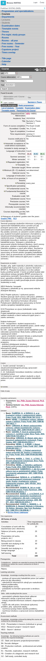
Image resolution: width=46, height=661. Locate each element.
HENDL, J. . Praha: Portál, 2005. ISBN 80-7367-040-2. (25, 422)
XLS (15, 219)
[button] (3, 3)
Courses (6, 14)
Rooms (5, 38)
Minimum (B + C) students (14, 170)
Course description (9, 105)
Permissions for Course (26, 111)
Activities (5, 387)
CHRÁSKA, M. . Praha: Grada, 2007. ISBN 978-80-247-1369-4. (24, 428)
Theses (5, 32)
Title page (6, 58)
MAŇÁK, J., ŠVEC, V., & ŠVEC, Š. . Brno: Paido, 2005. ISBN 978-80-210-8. (25, 461)
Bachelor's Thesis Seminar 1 (35, 103)
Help (4, 64)
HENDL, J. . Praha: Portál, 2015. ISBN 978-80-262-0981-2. (24, 453)
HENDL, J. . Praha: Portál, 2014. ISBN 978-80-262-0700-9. (24, 466)
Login (35, 2)
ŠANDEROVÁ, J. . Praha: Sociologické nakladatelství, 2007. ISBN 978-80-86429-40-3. (25, 472)
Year (2, 85)
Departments (8, 17)
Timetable (19, 108)
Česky (42, 2)
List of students (8, 108)
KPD (28, 114)
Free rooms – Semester (13, 43)
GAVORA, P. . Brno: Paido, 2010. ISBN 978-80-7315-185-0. (25, 434)
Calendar (6, 61)
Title (2, 81)
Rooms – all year (10, 40)
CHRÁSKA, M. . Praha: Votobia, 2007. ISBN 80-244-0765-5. (24, 440)
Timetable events (10, 29)
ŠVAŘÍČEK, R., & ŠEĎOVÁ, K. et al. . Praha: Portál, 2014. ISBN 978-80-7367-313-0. (24, 415)
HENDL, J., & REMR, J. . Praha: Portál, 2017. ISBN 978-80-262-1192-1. (24, 446)
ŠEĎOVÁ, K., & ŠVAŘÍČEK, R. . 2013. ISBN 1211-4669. (25, 481)
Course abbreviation (8, 77)
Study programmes (26, 105)
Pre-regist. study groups (13, 35)
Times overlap (8, 52)
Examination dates (11, 26)
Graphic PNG (6, 219)
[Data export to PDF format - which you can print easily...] (37, 69)
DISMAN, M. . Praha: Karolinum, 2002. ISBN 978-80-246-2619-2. (24, 490)
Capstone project (10, 49)
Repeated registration (16, 162)
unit (2, 73)
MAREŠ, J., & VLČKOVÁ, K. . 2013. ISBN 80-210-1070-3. (25, 498)
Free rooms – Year (10, 46)
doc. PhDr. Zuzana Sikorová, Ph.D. (30, 401)
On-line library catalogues (18, 512)
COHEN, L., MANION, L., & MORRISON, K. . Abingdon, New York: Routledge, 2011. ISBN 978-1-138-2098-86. (25, 507)
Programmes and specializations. (18, 11)
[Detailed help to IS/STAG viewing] (43, 69)
